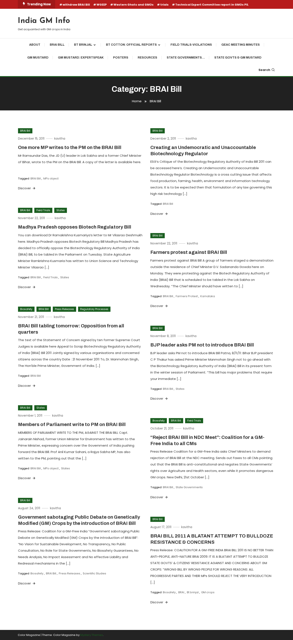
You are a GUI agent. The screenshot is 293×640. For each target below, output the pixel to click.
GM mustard (37, 57)
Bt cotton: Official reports (131, 44)
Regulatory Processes (94, 309)
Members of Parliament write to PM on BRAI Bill (72, 424)
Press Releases (64, 309)
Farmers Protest (187, 296)
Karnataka (207, 296)
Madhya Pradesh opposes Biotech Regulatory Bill (74, 227)
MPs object (51, 178)
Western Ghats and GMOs (133, 5)
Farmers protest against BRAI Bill (188, 252)
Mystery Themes (91, 635)
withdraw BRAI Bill (76, 5)
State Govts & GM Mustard (237, 57)
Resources (147, 57)
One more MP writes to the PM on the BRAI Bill (69, 147)
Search (264, 70)
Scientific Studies (94, 573)
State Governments (189, 487)
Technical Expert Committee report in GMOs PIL (212, 5)
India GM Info (44, 21)
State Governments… (186, 57)
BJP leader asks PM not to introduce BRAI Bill (202, 345)
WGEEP (102, 5)
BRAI (181, 592)
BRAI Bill (57, 44)
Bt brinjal (83, 44)
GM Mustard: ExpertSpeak (81, 57)
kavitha (59, 138)
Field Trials (43, 210)
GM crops (207, 592)
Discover (25, 188)
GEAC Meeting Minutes (240, 44)
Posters (120, 57)
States (60, 210)
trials (164, 5)
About (34, 44)
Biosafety (26, 309)
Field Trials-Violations (191, 44)
